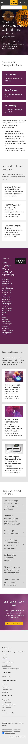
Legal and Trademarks (7, 729)
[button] (24, 7)
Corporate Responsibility (8, 705)
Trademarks (17, 731)
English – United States (17, 737)
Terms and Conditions (7, 731)
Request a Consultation (14, 624)
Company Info (5, 700)
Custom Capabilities (7, 689)
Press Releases (6, 707)
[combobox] (11, 7)
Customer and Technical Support (10, 668)
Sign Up (5, 658)
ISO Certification (6, 702)
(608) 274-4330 (6, 676)
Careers (4, 710)
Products (4, 684)
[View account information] (21, 2)
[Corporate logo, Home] (14, 2)
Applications (5, 687)
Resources (5, 692)
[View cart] (25, 2)
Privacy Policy (17, 729)
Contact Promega (6, 666)
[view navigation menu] (2, 2)
